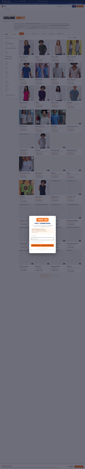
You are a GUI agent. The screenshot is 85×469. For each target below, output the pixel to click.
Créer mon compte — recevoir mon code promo (42, 245)
